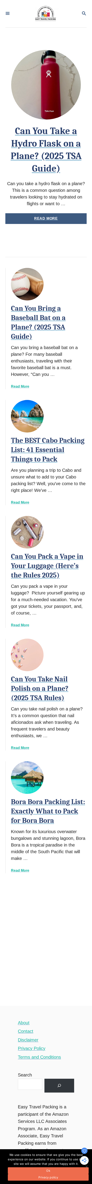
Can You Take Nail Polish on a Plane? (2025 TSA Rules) (39, 688)
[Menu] (7, 13)
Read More (53, 220)
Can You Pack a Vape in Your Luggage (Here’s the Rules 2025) (47, 566)
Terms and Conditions (39, 1057)
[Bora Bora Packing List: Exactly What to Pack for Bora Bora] (27, 777)
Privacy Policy (31, 1048)
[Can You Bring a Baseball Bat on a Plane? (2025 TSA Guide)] (27, 284)
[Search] (59, 1086)
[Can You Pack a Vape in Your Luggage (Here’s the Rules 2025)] (27, 532)
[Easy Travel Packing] (45, 13)
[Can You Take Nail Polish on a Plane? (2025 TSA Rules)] (27, 655)
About (23, 1022)
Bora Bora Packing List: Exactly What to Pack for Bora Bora (48, 811)
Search (25, 1074)
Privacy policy (48, 1177)
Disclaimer (28, 1039)
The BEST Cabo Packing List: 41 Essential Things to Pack (47, 450)
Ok (48, 1170)
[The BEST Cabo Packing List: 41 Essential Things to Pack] (27, 416)
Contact (25, 1031)
